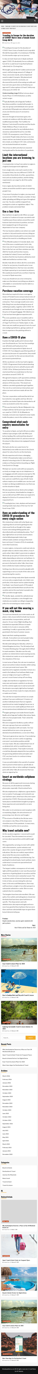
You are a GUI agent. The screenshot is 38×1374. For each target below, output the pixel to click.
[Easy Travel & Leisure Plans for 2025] (19, 949)
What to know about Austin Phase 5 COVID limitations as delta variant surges (17, 95)
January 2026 (6, 1083)
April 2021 (5, 1140)
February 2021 (7, 1147)
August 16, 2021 (16, 43)
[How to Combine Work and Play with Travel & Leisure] (19, 981)
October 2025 (6, 1093)
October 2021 (6, 1120)
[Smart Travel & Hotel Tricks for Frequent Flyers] (19, 1246)
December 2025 (7, 1086)
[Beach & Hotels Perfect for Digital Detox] (19, 1279)
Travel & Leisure (6, 33)
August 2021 (6, 1127)
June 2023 (5, 1113)
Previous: (17, 921)
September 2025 (7, 1096)
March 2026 (6, 1076)
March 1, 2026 (14, 1229)
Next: (25, 926)
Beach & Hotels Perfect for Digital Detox (15, 1058)
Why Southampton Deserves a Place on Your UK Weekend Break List (17, 1050)
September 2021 (7, 1123)
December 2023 (7, 1103)
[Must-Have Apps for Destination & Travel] (19, 1344)
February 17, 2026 (15, 1295)
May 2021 (5, 1137)
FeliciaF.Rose (7, 43)
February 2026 (7, 1079)
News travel (6, 1178)
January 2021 (6, 1151)
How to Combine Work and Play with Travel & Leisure (18, 995)
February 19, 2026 (15, 1262)
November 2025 (7, 1089)
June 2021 (5, 1134)
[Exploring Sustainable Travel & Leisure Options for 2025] (19, 1012)
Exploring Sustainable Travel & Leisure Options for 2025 (17, 1028)
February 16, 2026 (15, 966)
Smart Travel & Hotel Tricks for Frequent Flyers (17, 1055)
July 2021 (5, 1130)
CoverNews (32, 1369)
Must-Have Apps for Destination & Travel (15, 1065)
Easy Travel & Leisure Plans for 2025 (13, 964)
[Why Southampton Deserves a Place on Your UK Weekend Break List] (19, 1211)
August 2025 (6, 1100)
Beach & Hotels (7, 1168)
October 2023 (6, 1110)
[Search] (35, 20)
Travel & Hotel (6, 1182)
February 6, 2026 (15, 1031)
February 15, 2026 (15, 1360)
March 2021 (6, 1144)
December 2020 (7, 1154)
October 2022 (6, 1117)
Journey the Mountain (9, 1175)
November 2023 (7, 1106)
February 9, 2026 (15, 997)
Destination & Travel (8, 1171)
